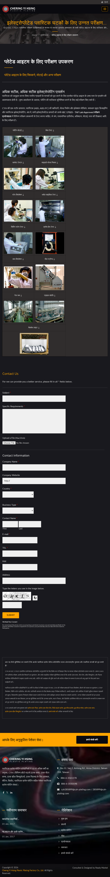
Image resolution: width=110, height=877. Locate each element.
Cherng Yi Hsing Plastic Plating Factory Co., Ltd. (23, 871)
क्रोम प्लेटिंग (66, 830)
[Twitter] (7, 792)
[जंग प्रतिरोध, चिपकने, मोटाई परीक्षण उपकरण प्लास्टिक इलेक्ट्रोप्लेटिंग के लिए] (18, 211)
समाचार (64, 847)
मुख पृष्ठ (64, 819)
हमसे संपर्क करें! (92, 740)
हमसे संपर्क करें (53, 711)
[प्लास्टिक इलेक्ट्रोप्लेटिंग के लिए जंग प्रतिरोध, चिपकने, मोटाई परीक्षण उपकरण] (18, 178)
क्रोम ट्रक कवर (90, 708)
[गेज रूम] (18, 311)
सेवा (62, 836)
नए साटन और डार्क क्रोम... (13, 831)
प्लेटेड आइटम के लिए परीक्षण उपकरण (65, 35)
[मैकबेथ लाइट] (34, 344)
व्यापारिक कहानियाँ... (10, 819)
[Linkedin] (11, 792)
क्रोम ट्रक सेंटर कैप (45, 708)
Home (34, 35)
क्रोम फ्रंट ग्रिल (33, 708)
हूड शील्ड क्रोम (68, 708)
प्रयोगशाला (44, 35)
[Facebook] (3, 792)
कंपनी (63, 824)
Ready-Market (101, 868)
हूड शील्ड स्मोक (79, 708)
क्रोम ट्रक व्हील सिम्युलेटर (13, 711)
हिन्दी (106, 2)
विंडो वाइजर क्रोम (57, 708)
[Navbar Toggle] (105, 8)
